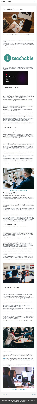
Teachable (4, 289)
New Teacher (6, 2)
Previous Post (4, 394)
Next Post (34, 394)
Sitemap (13, 400)
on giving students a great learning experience (25, 359)
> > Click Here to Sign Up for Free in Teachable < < (18, 190)
